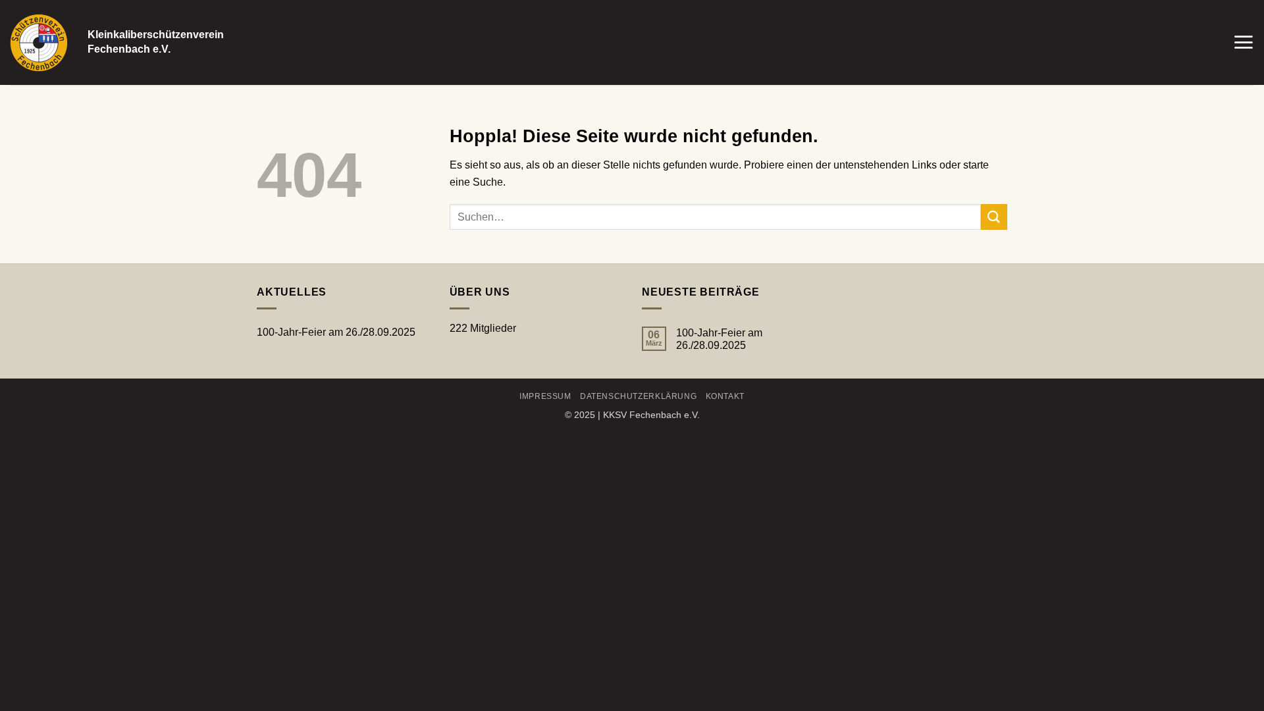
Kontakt (725, 396)
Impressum (545, 396)
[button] (1243, 42)
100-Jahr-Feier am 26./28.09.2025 (336, 332)
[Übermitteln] (994, 217)
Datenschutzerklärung (638, 396)
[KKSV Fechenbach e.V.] (39, 42)
